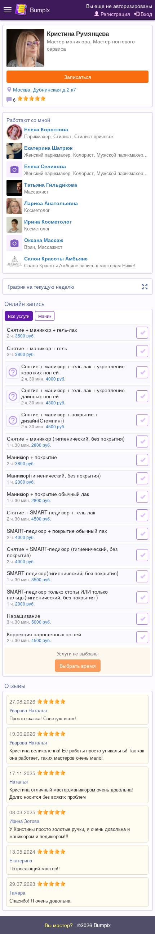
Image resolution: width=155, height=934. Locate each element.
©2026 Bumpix (94, 925)
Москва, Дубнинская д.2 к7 (44, 89)
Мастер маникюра (68, 41)
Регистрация (114, 13)
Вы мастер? (59, 925)
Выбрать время (77, 665)
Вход (145, 13)
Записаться (77, 76)
